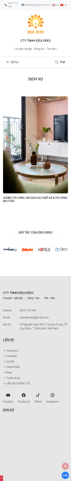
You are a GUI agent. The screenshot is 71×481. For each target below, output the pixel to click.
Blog (9, 372)
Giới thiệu (11, 356)
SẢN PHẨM (13, 367)
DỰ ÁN (10, 361)
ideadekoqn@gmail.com (34, 317)
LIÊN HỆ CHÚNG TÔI (18, 383)
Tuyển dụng (13, 378)
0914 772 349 (28, 310)
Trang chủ (12, 350)
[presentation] (8, 249)
